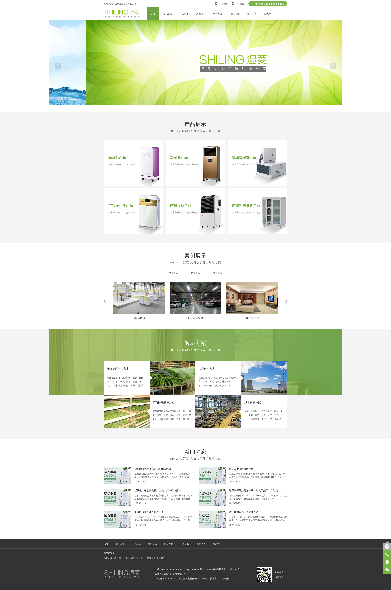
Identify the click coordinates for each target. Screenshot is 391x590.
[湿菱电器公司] (122, 574)
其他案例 (217, 273)
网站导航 (222, 3)
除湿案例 (173, 273)
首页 (152, 13)
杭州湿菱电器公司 (112, 558)
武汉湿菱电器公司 (155, 558)
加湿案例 (195, 273)
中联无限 (225, 578)
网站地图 (239, 3)
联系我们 (268, 13)
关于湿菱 (167, 13)
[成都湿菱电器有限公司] (122, 17)
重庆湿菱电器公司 (134, 558)
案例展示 (200, 13)
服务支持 (234, 13)
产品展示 (184, 13)
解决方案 (217, 13)
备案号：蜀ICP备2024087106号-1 (171, 574)
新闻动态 (251, 13)
